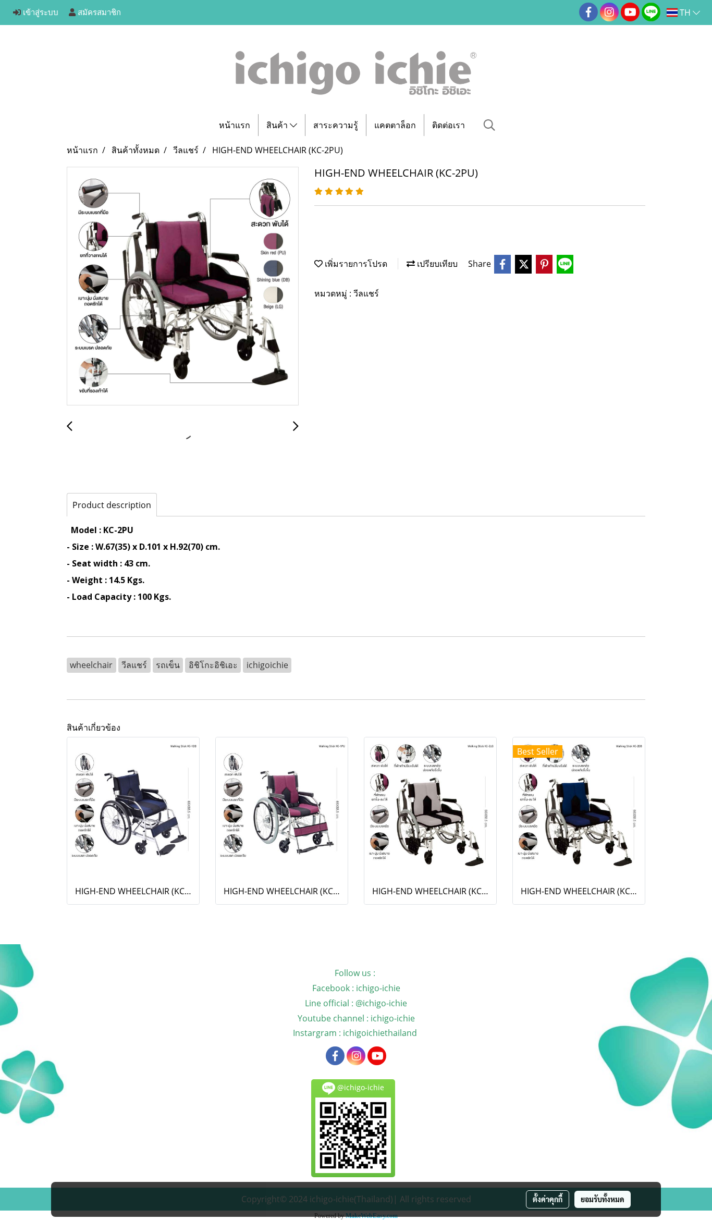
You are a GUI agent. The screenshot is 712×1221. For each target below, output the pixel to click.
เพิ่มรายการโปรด (355, 263)
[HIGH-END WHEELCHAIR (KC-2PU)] (182, 286)
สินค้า (278, 125)
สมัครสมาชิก (98, 12)
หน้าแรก (234, 125)
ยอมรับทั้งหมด (602, 1199)
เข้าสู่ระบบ (39, 12)
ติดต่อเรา (448, 125)
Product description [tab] (111, 505)
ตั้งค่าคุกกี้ (547, 1199)
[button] (489, 125)
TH (685, 12)
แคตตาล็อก (395, 125)
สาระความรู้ (335, 125)
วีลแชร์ (366, 293)
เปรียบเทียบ (436, 263)
